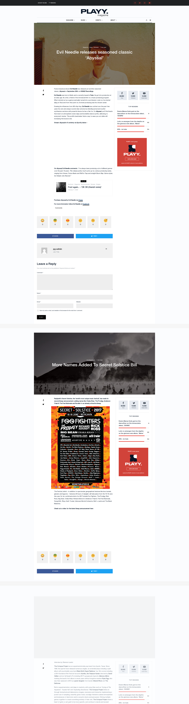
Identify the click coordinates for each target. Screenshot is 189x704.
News (91, 47)
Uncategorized (91, 360)
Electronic (71, 184)
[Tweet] (43, 94)
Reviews (93, 184)
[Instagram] (145, 3)
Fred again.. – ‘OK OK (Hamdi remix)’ (84, 187)
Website (78, 301)
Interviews (87, 617)
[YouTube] (150, 3)
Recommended (85, 184)
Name (39, 293)
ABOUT (112, 20)
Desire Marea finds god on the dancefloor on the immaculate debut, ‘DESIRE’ (130, 114)
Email (39, 301)
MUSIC (83, 20)
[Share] (43, 90)
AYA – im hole (122, 129)
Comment (40, 272)
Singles (98, 184)
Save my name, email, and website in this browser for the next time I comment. (61, 310)
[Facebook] (135, 3)
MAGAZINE (69, 20)
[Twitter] (140, 3)
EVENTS (98, 20)
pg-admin (57, 249)
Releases (96, 47)
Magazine (85, 47)
